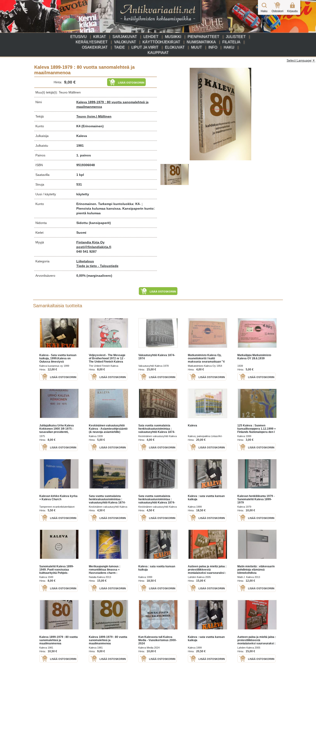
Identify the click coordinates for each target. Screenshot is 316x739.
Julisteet (236, 37)
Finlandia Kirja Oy (90, 242)
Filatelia (231, 42)
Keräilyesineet (92, 42)
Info (212, 47)
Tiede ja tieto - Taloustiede (97, 266)
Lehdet (150, 37)
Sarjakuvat (124, 37)
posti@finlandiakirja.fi (93, 247)
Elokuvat (175, 47)
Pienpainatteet (203, 37)
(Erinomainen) (92, 126)
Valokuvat (125, 42)
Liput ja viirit (144, 47)
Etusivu (78, 37)
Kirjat (99, 37)
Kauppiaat (158, 53)
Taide (119, 47)
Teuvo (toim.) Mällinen (94, 116)
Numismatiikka (201, 42)
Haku (229, 47)
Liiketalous (85, 261)
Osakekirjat (95, 47)
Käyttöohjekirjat (161, 42)
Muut (196, 47)
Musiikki (173, 37)
